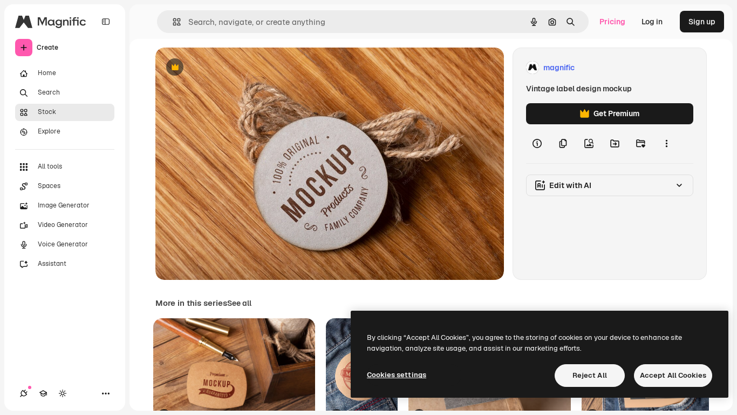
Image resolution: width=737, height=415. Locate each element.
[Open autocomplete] (172, 22)
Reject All (589, 375)
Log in (652, 21)
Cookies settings (396, 374)
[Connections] (23, 393)
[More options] (666, 144)
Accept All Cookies (673, 375)
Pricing (612, 21)
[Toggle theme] (62, 393)
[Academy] (43, 393)
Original (224, 68)
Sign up (701, 21)
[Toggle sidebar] (105, 21)
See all (239, 303)
